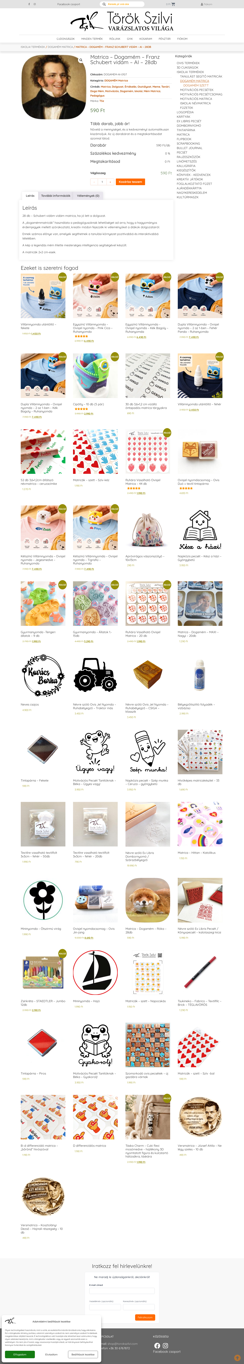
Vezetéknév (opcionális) (101, 1301)
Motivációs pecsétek (196, 90)
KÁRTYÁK (183, 117)
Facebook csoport (68, 4)
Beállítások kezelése (83, 1354)
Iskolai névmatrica (195, 103)
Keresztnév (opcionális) (135, 1301)
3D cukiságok (187, 67)
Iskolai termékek (33, 47)
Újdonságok (66, 38)
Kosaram (145, 38)
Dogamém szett (196, 85)
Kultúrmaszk (188, 197)
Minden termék (92, 38)
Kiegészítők (186, 170)
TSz (101, 101)
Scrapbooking (188, 143)
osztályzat (144, 86)
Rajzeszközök (188, 157)
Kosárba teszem (130, 182)
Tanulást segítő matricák (201, 76)
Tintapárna (186, 130)
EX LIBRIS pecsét (189, 121)
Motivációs (112, 91)
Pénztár (165, 38)
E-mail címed (96, 1285)
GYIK (130, 38)
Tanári (165, 86)
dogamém (126, 91)
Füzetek (186, 108)
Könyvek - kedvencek (194, 175)
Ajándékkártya (189, 188)
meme (156, 86)
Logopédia (185, 112)
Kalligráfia (186, 166)
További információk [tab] (55, 196)
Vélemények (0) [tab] (88, 196)
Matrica (106, 86)
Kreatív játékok (190, 179)
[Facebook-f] (29, 4)
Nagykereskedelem (192, 193)
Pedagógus (97, 95)
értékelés (130, 86)
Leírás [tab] (30, 196)
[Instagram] (34, 4)
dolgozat (117, 86)
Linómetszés (187, 161)
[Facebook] (157, 1345)
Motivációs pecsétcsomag (201, 94)
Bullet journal (190, 148)
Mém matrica (152, 91)
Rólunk (114, 38)
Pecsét (182, 152)
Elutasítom (51, 1354)
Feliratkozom (145, 1317)
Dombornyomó (189, 126)
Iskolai (138, 91)
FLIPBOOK (184, 139)
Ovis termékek (188, 63)
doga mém (97, 91)
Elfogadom (19, 1354)
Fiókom (182, 38)
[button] (81, 60)
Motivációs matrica (196, 99)
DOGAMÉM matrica (60, 47)
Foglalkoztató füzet (194, 184)
